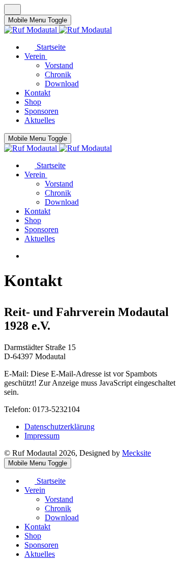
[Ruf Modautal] (58, 29)
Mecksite (136, 453)
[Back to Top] (12, 9)
